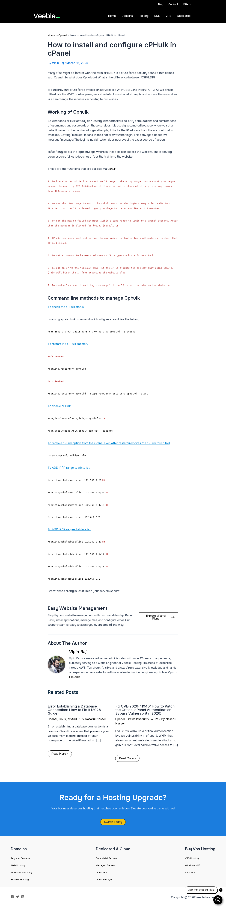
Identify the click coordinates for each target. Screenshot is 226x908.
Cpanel (52, 719)
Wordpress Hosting (21, 872)
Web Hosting (18, 865)
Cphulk (112, 169)
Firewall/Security (137, 719)
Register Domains (20, 858)
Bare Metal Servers (106, 858)
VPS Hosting (192, 858)
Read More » (59, 754)
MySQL (73, 719)
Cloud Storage (104, 879)
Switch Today (113, 822)
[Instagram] (22, 896)
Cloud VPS (101, 872)
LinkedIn (74, 677)
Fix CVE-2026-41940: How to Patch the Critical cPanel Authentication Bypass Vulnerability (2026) (145, 709)
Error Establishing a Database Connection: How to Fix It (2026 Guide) (74, 709)
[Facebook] (12, 896)
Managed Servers (105, 865)
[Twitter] (17, 896)
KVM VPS (190, 872)
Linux (62, 719)
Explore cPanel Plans (156, 617)
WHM (154, 719)
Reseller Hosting (20, 879)
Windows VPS (192, 865)
